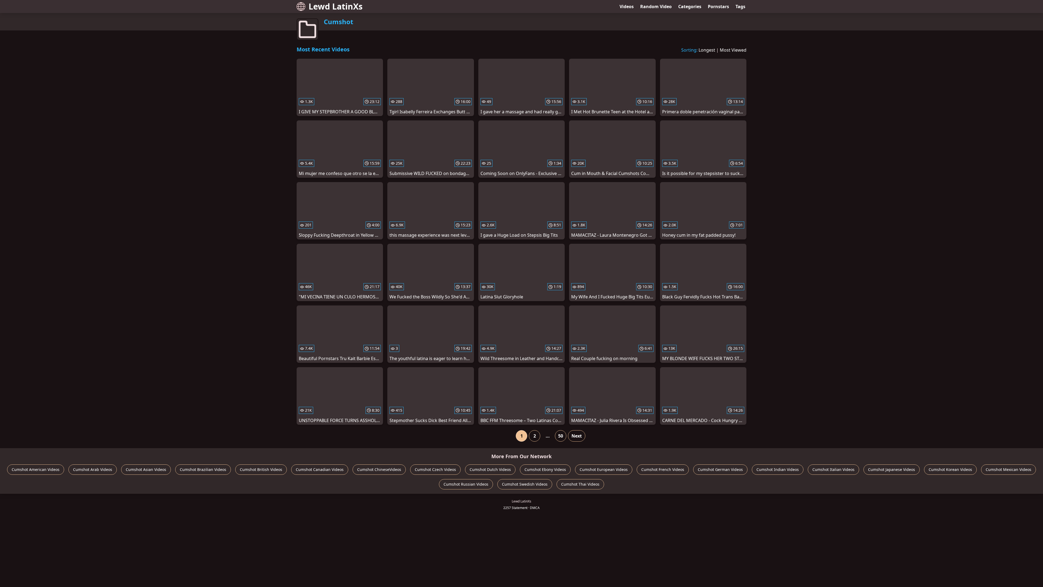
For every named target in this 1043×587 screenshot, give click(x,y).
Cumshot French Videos (662, 469)
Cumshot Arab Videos (92, 469)
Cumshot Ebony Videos (545, 469)
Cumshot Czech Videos (435, 469)
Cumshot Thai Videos (580, 484)
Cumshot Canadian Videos (320, 469)
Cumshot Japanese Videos (891, 469)
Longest (707, 50)
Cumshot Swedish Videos (525, 484)
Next (576, 436)
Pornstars (718, 7)
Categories (689, 7)
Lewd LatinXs (336, 6)
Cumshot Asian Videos (146, 469)
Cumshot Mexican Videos (1008, 469)
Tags (740, 7)
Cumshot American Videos (35, 469)
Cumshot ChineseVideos (379, 469)
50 (560, 436)
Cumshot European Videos (604, 469)
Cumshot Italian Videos (833, 469)
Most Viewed (733, 50)
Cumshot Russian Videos (466, 484)
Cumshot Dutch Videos (490, 469)
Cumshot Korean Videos (950, 469)
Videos (627, 7)
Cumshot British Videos (261, 469)
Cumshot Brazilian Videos (203, 469)
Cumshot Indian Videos (777, 469)
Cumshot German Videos (720, 469)
